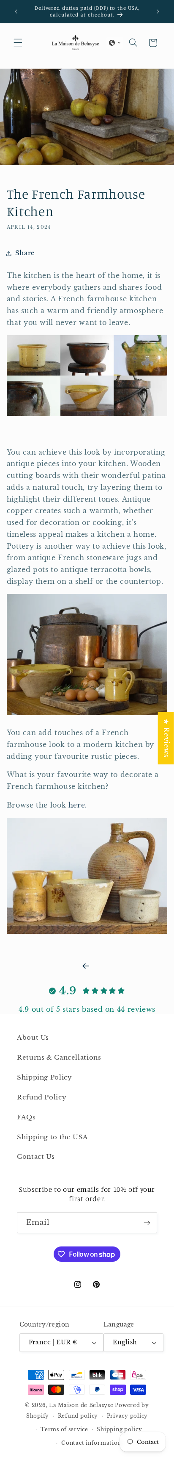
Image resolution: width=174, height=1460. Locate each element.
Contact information (91, 1443)
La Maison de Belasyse (81, 1405)
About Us (33, 1037)
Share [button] (25, 253)
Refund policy (78, 1416)
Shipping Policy (44, 1077)
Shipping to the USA (52, 1137)
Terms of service (64, 1429)
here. (77, 805)
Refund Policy (41, 1097)
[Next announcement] (158, 11)
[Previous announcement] (16, 11)
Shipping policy (119, 1429)
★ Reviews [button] (166, 738)
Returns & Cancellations (59, 1057)
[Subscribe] (147, 1222)
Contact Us (35, 1156)
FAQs (26, 1117)
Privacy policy (127, 1416)
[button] (17, 43)
